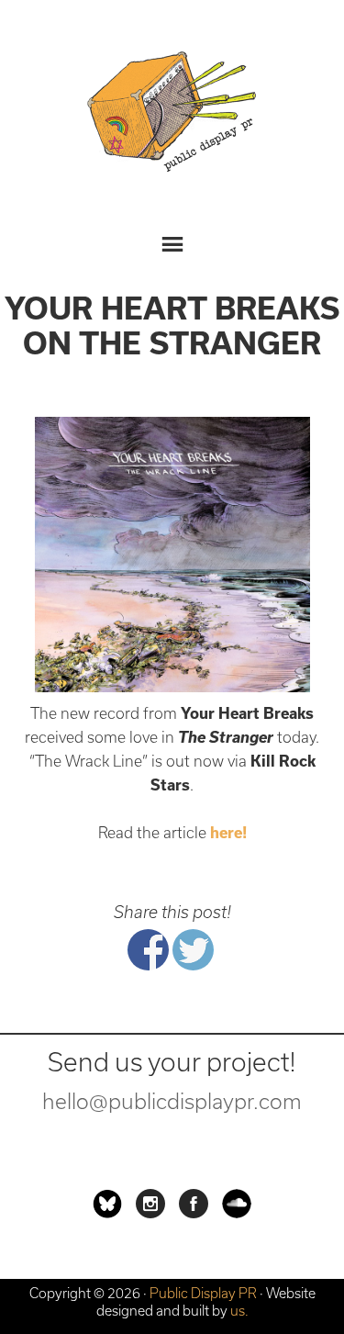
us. (239, 1310)
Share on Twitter (193, 949)
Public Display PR (172, 115)
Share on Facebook (148, 949)
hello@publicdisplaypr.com (172, 1101)
